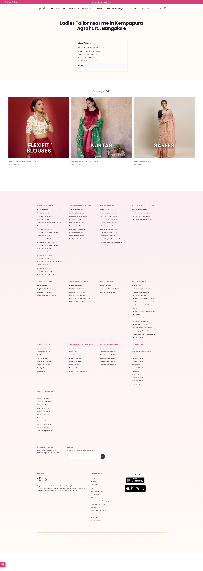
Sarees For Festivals (43, 427)
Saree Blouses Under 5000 (108, 365)
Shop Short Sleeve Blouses (77, 292)
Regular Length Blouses (44, 361)
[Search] (157, 9)
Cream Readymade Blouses (109, 219)
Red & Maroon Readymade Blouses (111, 242)
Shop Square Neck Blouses (77, 239)
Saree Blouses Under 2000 (108, 355)
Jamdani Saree (136, 384)
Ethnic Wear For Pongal (44, 248)
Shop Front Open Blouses (44, 289)
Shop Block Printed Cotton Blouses (142, 328)
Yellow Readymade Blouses (108, 229)
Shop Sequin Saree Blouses (140, 295)
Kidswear (98, 8)
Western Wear (84, 8)
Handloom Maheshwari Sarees (141, 352)
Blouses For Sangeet (75, 361)
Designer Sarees (137, 355)
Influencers (94, 517)
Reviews (93, 498)
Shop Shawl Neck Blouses (76, 223)
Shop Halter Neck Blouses (76, 226)
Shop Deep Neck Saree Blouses (141, 216)
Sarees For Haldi (42, 405)
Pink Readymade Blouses (108, 213)
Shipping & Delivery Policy (98, 504)
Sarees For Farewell (43, 398)
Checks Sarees (136, 374)
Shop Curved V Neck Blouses (77, 229)
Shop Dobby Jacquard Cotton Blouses (143, 334)
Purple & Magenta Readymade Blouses (112, 239)
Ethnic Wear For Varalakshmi (46, 252)
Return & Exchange (115, 8)
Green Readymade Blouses (108, 232)
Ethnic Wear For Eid (43, 265)
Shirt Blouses (41, 371)
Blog (92, 488)
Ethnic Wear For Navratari (44, 271)
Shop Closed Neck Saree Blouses (142, 219)
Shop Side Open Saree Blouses (46, 295)
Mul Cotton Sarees (137, 358)
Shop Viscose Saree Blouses (140, 292)
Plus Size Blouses (42, 358)
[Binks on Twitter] (7, 2)
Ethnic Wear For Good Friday (45, 255)
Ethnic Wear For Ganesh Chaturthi (47, 232)
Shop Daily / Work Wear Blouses (109, 289)
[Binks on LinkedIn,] (17, 2)
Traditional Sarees (137, 361)
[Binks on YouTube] (14, 2)
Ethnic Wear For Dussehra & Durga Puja (49, 223)
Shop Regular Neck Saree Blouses (142, 213)
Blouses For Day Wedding (76, 368)
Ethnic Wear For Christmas (45, 226)
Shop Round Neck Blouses (76, 236)
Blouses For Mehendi (75, 358)
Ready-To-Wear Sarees (139, 368)
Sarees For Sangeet (43, 414)
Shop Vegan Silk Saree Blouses (141, 289)
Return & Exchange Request (99, 510)
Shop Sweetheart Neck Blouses (78, 216)
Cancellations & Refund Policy (100, 501)
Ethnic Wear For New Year (44, 229)
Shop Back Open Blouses (44, 292)
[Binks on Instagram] (12, 2)
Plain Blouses (41, 355)
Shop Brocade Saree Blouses (140, 321)
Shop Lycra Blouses (138, 337)
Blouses (54, 8)
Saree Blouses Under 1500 (108, 352)
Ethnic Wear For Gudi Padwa (45, 239)
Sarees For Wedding (43, 418)
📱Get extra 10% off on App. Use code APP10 (101, 2)
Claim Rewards (95, 514)
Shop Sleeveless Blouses (76, 289)
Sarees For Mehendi (43, 408)
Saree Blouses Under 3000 (108, 361)
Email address (74, 454)
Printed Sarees (136, 365)
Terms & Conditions (97, 491)
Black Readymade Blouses (108, 216)
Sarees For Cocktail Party (44, 402)
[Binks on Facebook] (5, 2)
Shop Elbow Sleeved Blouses (77, 295)
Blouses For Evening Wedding (78, 371)
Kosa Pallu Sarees (137, 377)
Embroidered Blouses (43, 352)
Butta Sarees (136, 371)
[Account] (160, 9)
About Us (93, 481)
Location (105, 47)
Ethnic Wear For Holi (43, 258)
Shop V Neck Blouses (75, 219)
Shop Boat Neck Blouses (76, 232)
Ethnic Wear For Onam (44, 216)
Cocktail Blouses (74, 355)
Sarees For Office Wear (44, 424)
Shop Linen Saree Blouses (139, 318)
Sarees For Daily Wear (43, 421)
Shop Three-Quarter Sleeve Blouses (79, 298)
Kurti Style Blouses (42, 368)
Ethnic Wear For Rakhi (43, 213)
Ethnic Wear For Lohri (43, 268)
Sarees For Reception (43, 411)
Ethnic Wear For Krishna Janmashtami (49, 261)
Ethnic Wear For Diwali (43, 219)
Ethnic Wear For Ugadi (43, 236)
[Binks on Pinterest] (10, 2)
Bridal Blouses (73, 352)
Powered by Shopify (66, 542)
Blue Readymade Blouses (108, 223)
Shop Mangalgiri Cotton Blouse (141, 331)
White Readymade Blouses (108, 226)
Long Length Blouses (43, 365)
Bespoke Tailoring (96, 507)
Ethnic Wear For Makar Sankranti (47, 242)
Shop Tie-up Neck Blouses (76, 213)
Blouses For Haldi (74, 365)
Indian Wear (68, 8)
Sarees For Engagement (44, 431)
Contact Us (131, 8)
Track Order (145, 8)
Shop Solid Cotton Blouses (140, 324)
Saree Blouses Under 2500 (108, 358)
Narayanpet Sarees (138, 381)
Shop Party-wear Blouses (107, 292)
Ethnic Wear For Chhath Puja (45, 274)
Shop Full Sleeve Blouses (76, 302)
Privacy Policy (95, 494)
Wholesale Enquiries (97, 520)
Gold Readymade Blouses (108, 236)
